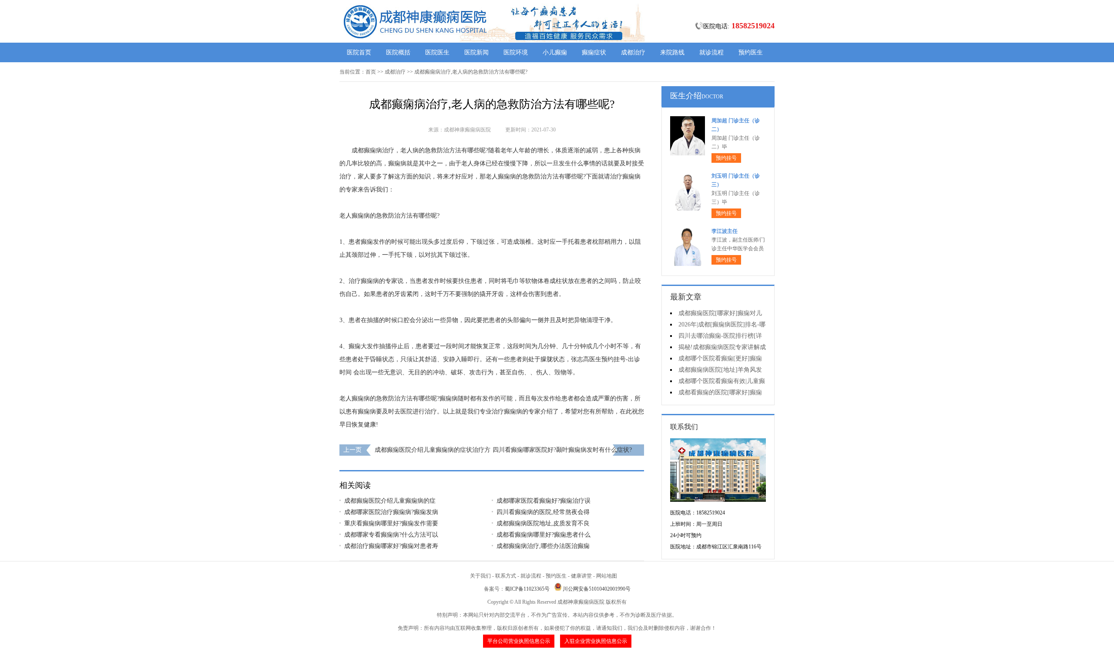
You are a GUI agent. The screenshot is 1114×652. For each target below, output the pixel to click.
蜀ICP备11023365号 (527, 589)
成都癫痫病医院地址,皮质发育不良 (543, 523)
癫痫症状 (594, 52)
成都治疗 (633, 52)
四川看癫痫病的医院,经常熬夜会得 (543, 512)
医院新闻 (476, 52)
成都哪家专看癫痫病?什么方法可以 (391, 534)
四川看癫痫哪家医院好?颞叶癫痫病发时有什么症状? (562, 450)
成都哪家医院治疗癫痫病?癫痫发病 (391, 512)
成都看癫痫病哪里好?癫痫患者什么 (544, 534)
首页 (371, 72)
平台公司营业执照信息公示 (518, 641)
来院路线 (672, 52)
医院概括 (398, 52)
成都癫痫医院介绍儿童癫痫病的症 (390, 500)
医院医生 (437, 52)
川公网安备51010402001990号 (597, 589)
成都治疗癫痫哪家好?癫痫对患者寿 (391, 546)
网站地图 (606, 576)
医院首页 (359, 52)
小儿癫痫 (555, 52)
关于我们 (480, 576)
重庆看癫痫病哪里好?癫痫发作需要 (391, 523)
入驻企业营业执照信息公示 (595, 641)
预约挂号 (726, 158)
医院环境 (515, 52)
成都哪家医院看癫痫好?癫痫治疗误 (544, 500)
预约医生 (750, 52)
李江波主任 (724, 231)
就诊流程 (711, 52)
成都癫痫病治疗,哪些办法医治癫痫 (543, 546)
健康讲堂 (581, 576)
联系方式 (505, 576)
